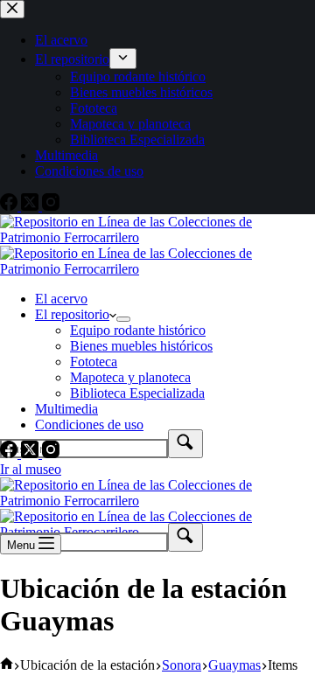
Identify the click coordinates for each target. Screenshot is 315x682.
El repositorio (72, 314)
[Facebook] (10, 453)
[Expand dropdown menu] (123, 319)
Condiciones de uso (89, 424)
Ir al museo (30, 469)
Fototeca (93, 361)
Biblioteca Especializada (137, 393)
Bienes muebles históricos (141, 345)
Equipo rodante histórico (138, 330)
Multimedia (66, 408)
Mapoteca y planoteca (130, 377)
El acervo (61, 298)
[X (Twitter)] (31, 453)
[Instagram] (51, 453)
